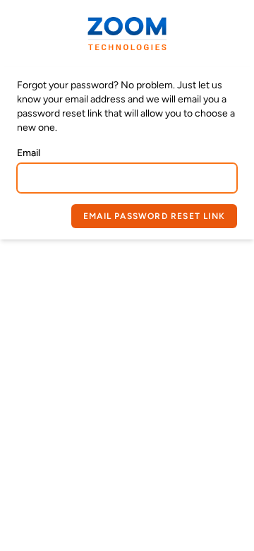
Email (28, 153)
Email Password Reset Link (154, 216)
